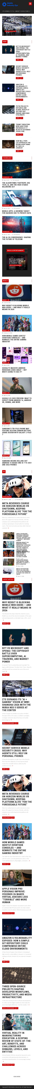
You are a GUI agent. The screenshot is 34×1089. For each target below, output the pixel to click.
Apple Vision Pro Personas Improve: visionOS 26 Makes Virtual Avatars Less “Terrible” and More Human (23, 537)
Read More (17, 1076)
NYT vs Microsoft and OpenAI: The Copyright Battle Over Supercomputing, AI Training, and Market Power (23, 51)
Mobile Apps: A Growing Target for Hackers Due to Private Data (16, 212)
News (18, 59)
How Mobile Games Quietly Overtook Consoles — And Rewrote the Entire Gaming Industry (14, 339)
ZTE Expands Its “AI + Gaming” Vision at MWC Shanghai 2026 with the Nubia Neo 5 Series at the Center (16, 11)
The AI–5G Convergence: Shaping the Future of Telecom (16, 238)
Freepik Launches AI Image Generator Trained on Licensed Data (17, 260)
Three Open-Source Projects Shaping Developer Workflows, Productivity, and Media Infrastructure (17, 992)
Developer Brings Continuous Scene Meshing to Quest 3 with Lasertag (22, 562)
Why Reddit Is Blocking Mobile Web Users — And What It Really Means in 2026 (16, 307)
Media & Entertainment (15, 265)
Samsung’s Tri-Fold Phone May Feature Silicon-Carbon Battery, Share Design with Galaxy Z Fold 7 (16, 431)
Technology (6, 177)
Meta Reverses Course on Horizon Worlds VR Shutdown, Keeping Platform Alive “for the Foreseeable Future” (17, 509)
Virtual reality (7, 496)
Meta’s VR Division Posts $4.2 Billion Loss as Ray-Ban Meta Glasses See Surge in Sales (23, 571)
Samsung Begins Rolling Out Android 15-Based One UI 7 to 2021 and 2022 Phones (17, 463)
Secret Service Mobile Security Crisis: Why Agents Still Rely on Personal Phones (17, 25)
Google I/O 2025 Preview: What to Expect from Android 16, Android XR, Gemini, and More (17, 400)
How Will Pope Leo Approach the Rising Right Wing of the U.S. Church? (23, 144)
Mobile (4, 300)
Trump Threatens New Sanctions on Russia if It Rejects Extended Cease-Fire (23, 128)
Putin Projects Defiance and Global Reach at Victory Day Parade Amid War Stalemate (22, 110)
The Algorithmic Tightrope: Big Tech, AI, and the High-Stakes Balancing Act (16, 185)
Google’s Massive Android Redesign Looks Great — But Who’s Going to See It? (14, 370)
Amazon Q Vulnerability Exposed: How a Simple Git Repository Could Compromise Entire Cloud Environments (23, 91)
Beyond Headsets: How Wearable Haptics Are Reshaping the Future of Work (22, 554)
